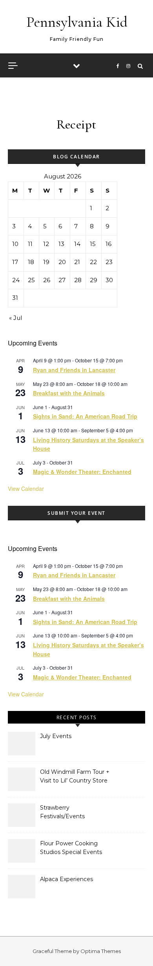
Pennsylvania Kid (77, 22)
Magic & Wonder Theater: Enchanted (82, 472)
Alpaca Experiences (66, 879)
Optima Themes (100, 951)
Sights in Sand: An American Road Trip (85, 416)
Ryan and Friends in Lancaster (74, 370)
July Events (55, 736)
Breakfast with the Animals (69, 393)
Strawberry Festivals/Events (62, 812)
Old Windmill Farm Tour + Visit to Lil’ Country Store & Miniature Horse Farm (74, 777)
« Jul (15, 317)
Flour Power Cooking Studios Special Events (71, 848)
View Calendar (26, 488)
